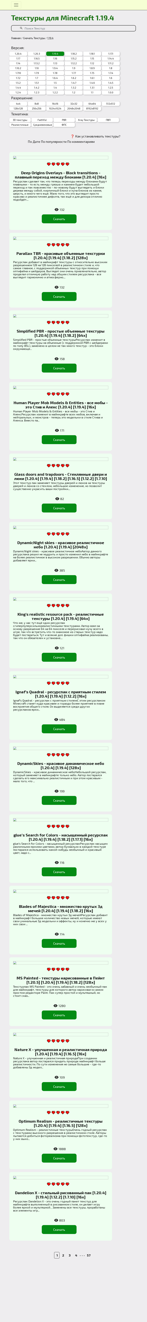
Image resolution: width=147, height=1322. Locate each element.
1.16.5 (37, 58)
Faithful (42, 119)
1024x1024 (55, 108)
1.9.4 (55, 68)
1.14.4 (111, 58)
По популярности (54, 142)
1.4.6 (92, 82)
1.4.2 (36, 87)
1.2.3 (36, 92)
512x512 (110, 103)
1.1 (92, 92)
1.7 (36, 77)
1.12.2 (74, 63)
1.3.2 (73, 87)
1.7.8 (55, 72)
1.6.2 (73, 77)
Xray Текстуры (86, 119)
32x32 (73, 103)
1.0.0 (110, 92)
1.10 (37, 68)
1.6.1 (92, 77)
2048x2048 (73, 108)
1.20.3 (37, 53)
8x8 (37, 103)
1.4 (55, 87)
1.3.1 (92, 87)
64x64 (92, 103)
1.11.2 (110, 63)
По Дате (34, 142)
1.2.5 (110, 87)
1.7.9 (36, 72)
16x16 (55, 103)
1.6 (110, 77)
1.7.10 (18, 72)
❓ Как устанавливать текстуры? (95, 136)
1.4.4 (18, 87)
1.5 (55, 82)
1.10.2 (18, 68)
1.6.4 (55, 77)
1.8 (110, 68)
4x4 (18, 103)
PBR (64, 119)
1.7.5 (92, 72)
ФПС (64, 124)
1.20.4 (18, 53)
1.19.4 (55, 53)
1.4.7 (73, 82)
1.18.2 (74, 53)
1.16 (55, 58)
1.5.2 (18, 82)
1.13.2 (37, 63)
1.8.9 (92, 68)
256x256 (36, 108)
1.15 (92, 58)
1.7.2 (18, 77)
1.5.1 (37, 82)
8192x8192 (92, 108)
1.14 (18, 63)
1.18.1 (92, 53)
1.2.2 (55, 92)
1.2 (73, 92)
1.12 (92, 63)
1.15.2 (74, 58)
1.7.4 (110, 72)
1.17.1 (110, 53)
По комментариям (81, 142)
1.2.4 (18, 92)
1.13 (55, 63)
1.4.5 (110, 82)
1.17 (18, 58)
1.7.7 (74, 72)
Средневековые (42, 124)
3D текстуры (20, 119)
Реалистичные (20, 124)
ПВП (108, 119)
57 (89, 1255)
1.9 (73, 68)
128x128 (18, 108)
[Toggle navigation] (16, 5)
